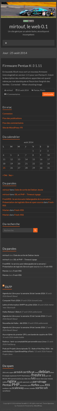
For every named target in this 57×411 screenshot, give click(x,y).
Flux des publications (12, 118)
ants (7, 372)
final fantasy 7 (26, 376)
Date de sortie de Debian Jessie (29, 189)
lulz (33, 378)
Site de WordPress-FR (13, 127)
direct (52, 372)
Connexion (8, 113)
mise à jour (44, 379)
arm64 (18, 372)
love (29, 379)
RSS (47, 385)
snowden (32, 388)
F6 (18, 376)
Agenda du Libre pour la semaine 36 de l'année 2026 (24, 293)
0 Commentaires (13, 94)
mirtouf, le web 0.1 (28, 26)
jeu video (25, 379)
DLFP (8, 286)
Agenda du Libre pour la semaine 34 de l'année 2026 (24, 327)
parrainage (39, 381)
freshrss (38, 374)
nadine (5, 382)
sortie (39, 388)
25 (4, 168)
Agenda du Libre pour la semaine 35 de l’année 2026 (24, 316)
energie (7, 376)
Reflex (35, 385)
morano (50, 379)
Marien (6, 210)
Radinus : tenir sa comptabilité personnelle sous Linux (25, 341)
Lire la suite (48, 94)
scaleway (18, 388)
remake (42, 385)
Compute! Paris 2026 (11, 300)
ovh (31, 382)
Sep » (11, 175)
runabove (6, 388)
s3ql (10, 388)
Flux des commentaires (13, 123)
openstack (26, 382)
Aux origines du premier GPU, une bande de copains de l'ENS (27, 334)
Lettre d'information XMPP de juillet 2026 (20, 305)
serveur (26, 388)
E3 (3, 376)
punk (29, 385)
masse (38, 379)
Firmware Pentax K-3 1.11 (22, 65)
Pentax (36, 90)
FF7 (20, 376)
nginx (11, 381)
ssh (45, 388)
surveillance (6, 391)
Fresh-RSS (19, 210)
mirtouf (9, 90)
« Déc (5, 175)
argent (11, 372)
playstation (23, 385)
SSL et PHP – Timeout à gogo (28, 194)
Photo (42, 90)
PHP (15, 384)
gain (47, 376)
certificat (28, 372)
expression (13, 376)
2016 (4, 372)
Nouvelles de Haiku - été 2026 (15, 323)
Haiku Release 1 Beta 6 (12, 312)
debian (44, 371)
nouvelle (19, 382)
